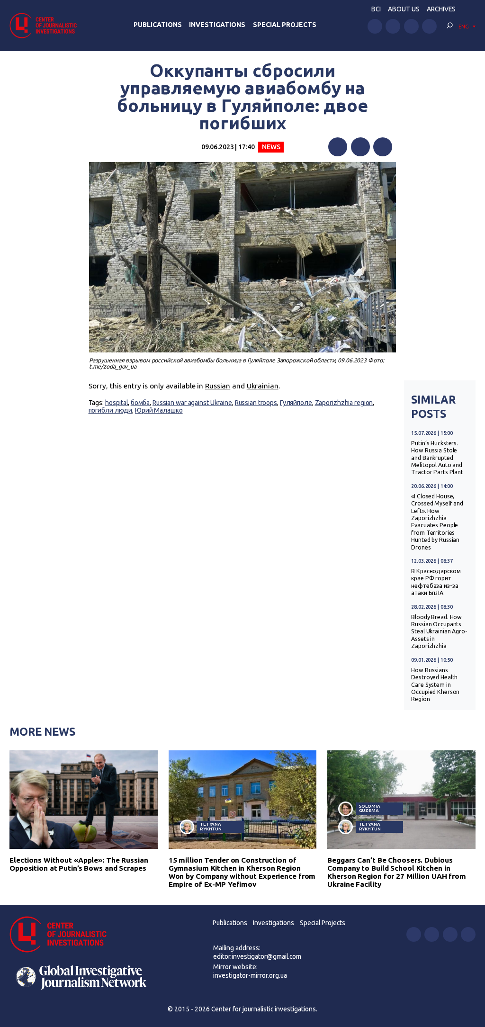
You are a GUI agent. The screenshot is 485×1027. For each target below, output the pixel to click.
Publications (158, 24)
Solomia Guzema (369, 808)
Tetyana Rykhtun (211, 826)
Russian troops (256, 402)
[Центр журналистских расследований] (45, 25)
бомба (140, 402)
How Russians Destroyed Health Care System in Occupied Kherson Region (435, 685)
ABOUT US (404, 9)
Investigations (217, 24)
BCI (376, 9)
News (271, 147)
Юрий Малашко (159, 410)
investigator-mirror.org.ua (250, 975)
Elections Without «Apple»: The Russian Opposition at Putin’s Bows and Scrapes (78, 864)
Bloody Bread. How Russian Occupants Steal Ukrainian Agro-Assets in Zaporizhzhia (439, 631)
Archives (441, 9)
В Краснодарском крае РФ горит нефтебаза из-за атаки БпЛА (435, 582)
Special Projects (284, 24)
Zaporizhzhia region (344, 402)
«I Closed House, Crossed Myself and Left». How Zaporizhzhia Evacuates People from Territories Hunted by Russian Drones (437, 521)
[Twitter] (360, 146)
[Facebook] (337, 146)
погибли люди (111, 410)
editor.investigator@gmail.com (257, 956)
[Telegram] (382, 146)
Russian (217, 386)
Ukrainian (262, 386)
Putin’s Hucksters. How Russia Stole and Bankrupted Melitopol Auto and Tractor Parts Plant (437, 458)
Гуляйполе (296, 402)
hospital (116, 402)
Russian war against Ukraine (192, 402)
